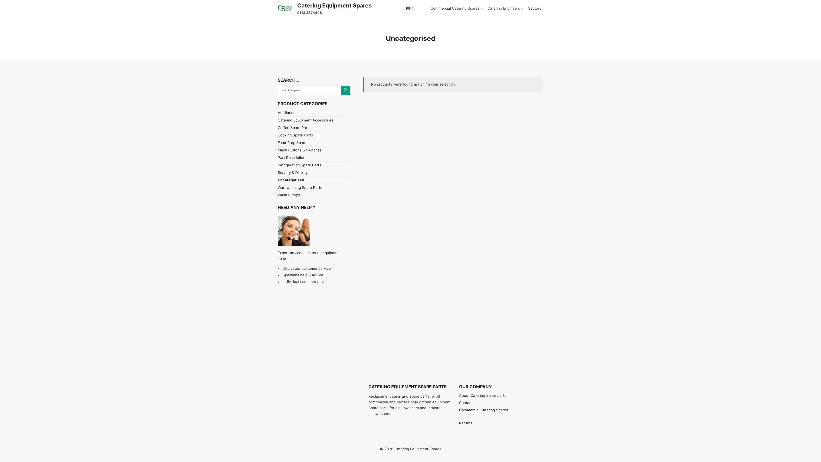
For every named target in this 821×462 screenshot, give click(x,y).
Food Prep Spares (293, 143)
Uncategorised (291, 180)
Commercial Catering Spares (483, 410)
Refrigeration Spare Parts (299, 165)
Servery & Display (293, 172)
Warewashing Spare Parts (300, 187)
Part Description (291, 157)
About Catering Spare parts (482, 395)
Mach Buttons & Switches (300, 150)
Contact (466, 403)
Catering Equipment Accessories (305, 120)
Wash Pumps (289, 195)
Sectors (534, 8)
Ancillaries (286, 113)
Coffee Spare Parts (294, 128)
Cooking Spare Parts (295, 135)
